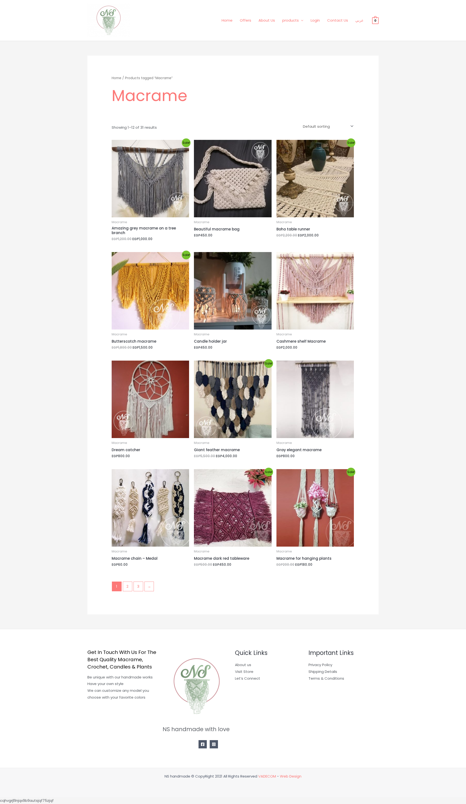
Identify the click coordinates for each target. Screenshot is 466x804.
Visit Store (244, 671)
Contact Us (337, 20)
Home (227, 20)
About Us (266, 20)
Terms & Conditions (326, 678)
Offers (245, 20)
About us (243, 664)
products (290, 20)
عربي (359, 20)
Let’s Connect (247, 678)
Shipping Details (322, 671)
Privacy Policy (320, 664)
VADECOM (267, 776)
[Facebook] (203, 744)
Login (315, 20)
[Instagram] (214, 744)
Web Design (290, 776)
